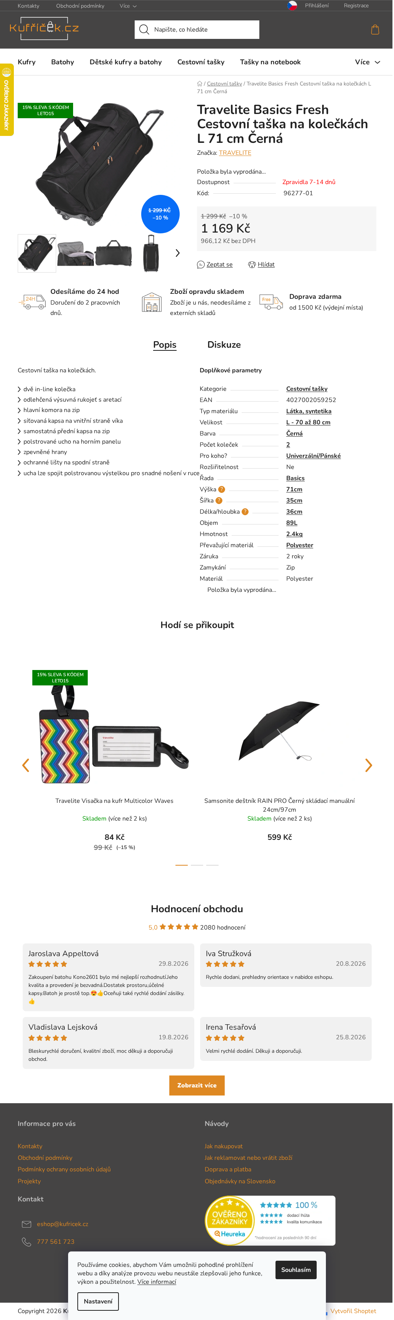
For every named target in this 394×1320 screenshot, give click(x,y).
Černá (294, 433)
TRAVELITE (235, 153)
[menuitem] (26, 62)
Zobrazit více (197, 1085)
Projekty (29, 1181)
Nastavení (98, 1301)
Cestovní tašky (306, 389)
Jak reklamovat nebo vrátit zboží (248, 1158)
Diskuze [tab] (224, 344)
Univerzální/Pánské (313, 456)
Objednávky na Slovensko (240, 1181)
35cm (294, 500)
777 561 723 (56, 1242)
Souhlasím (296, 1270)
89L (291, 523)
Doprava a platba (228, 1169)
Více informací (156, 1282)
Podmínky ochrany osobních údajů (64, 1169)
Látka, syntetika (309, 411)
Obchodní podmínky (80, 6)
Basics (295, 478)
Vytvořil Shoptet (353, 1311)
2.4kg (294, 534)
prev (25, 765)
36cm (294, 512)
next (368, 765)
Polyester (299, 545)
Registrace (356, 5)
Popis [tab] (165, 344)
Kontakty (28, 6)
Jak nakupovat (224, 1146)
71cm (294, 489)
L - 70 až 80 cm (308, 422)
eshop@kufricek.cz (62, 1224)
